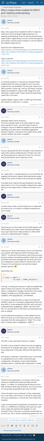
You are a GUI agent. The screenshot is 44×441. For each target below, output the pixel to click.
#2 (42, 78)
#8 (42, 247)
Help (24, 435)
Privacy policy (17, 435)
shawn (5, 16)
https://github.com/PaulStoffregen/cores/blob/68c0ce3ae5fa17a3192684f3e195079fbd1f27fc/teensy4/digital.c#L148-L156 (22, 52)
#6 (42, 203)
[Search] (41, 3)
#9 (42, 337)
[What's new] (37, 3)
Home (30, 435)
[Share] (39, 28)
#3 (42, 117)
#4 (42, 147)
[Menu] (2, 2)
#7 (42, 224)
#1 (42, 28)
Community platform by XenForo (18, 439)
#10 (42, 376)
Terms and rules (6, 435)
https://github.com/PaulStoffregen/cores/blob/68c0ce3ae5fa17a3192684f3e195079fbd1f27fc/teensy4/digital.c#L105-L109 (22, 63)
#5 (42, 170)
